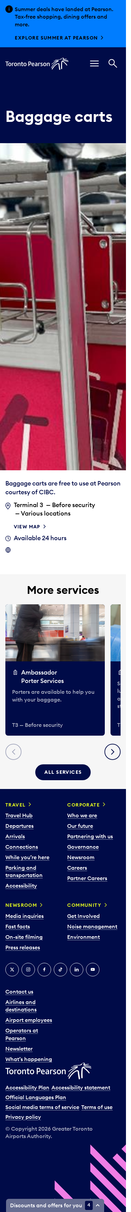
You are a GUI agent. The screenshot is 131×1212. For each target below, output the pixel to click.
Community (84, 905)
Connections (21, 846)
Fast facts (17, 926)
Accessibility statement (80, 1087)
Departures (19, 825)
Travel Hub (19, 815)
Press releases (22, 947)
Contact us (19, 991)
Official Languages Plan (35, 1097)
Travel (15, 805)
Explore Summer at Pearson (56, 38)
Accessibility (21, 885)
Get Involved (83, 916)
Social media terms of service (42, 1107)
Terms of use (97, 1107)
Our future (80, 825)
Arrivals (15, 836)
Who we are (82, 815)
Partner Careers (87, 878)
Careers (77, 867)
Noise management (92, 926)
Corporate (83, 805)
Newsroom (80, 857)
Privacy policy (23, 1116)
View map (27, 527)
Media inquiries (24, 916)
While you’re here (27, 857)
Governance (83, 846)
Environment (83, 936)
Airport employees (28, 1020)
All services (63, 772)
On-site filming (24, 936)
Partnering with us (90, 836)
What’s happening (28, 1059)
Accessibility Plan (27, 1087)
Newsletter (19, 1048)
